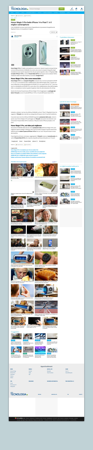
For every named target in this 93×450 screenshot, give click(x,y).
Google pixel (15, 141)
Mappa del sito (54, 394)
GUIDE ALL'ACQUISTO (47, 12)
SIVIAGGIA (62, 418)
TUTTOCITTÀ (55, 418)
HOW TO (39, 12)
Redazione (31, 381)
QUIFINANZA (66, 418)
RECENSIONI (62, 12)
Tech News (12, 374)
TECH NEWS (25, 340)
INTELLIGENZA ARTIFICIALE (40, 353)
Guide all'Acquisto (68, 372)
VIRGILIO (27, 418)
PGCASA (44, 418)
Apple (30, 372)
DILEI (59, 418)
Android (30, 371)
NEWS (12, 12)
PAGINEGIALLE (32, 418)
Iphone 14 (34, 141)
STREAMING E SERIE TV (31, 12)
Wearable (49, 371)
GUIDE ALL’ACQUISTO (75, 104)
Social (11, 383)
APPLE (22, 12)
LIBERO (24, 418)
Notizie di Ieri (12, 372)
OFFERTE (56, 12)
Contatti (80, 394)
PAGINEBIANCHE (49, 418)
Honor (20, 141)
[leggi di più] (57, 36)
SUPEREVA (76, 418)
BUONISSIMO (71, 418)
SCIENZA (25, 353)
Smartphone (42, 141)
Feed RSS (39, 394)
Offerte (11, 377)
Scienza (11, 376)
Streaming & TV (13, 384)
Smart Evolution (50, 372)
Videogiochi (12, 386)
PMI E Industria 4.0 (69, 381)
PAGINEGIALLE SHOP (39, 418)
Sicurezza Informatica (52, 381)
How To (66, 371)
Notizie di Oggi (13, 371)
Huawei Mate (27, 141)
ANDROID (17, 12)
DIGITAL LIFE (73, 119)
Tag (68, 394)
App (29, 374)
